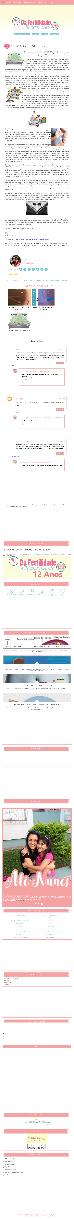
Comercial (6, 984)
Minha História (20, 900)
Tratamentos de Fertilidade (11, 978)
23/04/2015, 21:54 (61, 349)
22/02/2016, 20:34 (59, 417)
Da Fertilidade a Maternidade (28, 1214)
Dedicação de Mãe (10, 1161)
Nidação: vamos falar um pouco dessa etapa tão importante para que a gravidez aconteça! (37, 646)
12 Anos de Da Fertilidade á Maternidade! (26, 549)
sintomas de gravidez (20, 937)
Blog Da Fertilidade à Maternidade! (36, 371)
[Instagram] (42, 904)
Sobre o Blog (7, 982)
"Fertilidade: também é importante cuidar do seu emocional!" (31, 239)
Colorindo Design (36, 1216)
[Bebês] (48, 1124)
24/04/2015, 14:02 (59, 371)
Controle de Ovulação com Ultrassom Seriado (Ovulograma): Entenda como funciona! (37, 666)
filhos (20, 926)
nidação (14, 155)
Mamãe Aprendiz (9, 1164)
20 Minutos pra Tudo (10, 1159)
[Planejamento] (11, 596)
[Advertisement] (37, 528)
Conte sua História (20, 915)
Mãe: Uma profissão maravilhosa (14, 1172)
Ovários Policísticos (29, 2)
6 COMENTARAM (13, 274)
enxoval (51, 920)
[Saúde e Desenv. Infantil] (52, 596)
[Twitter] (35, 904)
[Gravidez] (22, 596)
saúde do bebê (51, 934)
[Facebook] (32, 904)
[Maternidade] (32, 596)
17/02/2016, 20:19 (61, 398)
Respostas (16, 365)
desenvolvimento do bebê (19, 920)
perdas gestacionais (19, 931)
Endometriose (17, 2)
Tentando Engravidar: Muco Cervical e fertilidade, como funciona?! (37, 704)
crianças (20, 918)
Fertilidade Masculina (51, 915)
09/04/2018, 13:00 (61, 441)
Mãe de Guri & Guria (10, 1169)
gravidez (51, 926)
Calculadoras (41, 2)
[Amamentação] (42, 596)
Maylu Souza (8, 1167)
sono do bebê (50, 937)
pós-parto (19, 934)
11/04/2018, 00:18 (59, 461)
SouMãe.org (8, 1175)
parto (51, 929)
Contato (50, 2)
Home (2, 2)
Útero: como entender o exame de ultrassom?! (37, 685)
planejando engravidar (51, 280)
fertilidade (15, 280)
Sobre (8, 2)
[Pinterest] (38, 904)
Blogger (54, 1216)
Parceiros (6, 980)
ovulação (24, 280)
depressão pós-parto (51, 918)
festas (51, 923)
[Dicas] (63, 596)
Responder (60, 363)
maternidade (20, 929)
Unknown (20, 399)
